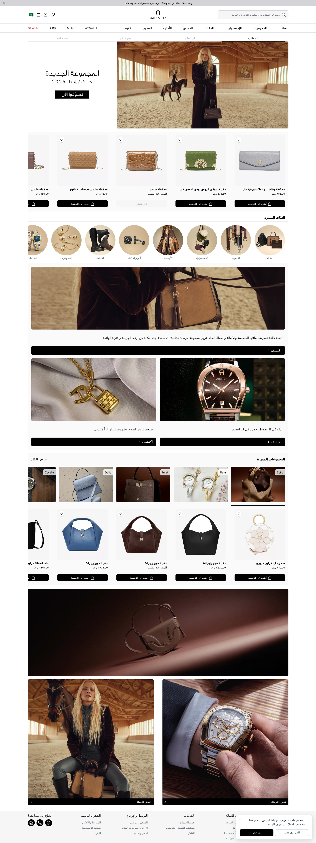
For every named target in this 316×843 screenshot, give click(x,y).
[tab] (258, 486)
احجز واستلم (141, 833)
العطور (147, 28)
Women (91, 28)
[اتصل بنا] (39, 822)
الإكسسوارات (233, 28)
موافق (256, 832)
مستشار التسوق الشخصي (180, 828)
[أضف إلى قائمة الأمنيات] (239, 139)
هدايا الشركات (234, 838)
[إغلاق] (4, 3)
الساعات (283, 28)
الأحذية (167, 28)
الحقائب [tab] (253, 38)
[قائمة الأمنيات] (53, 15)
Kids (53, 28)
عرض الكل (39, 459)
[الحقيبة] (38, 15)
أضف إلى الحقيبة (257, 204)
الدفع (98, 833)
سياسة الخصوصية (91, 828)
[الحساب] (45, 15)
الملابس (188, 28)
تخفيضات (126, 28)
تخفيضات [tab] (63, 38)
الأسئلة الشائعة (233, 822)
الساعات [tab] (189, 38)
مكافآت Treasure (233, 833)
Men (70, 28)
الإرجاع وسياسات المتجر (134, 828)
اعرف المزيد (275, 824)
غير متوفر (141, 204)
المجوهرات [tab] (126, 38)
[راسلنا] (31, 822)
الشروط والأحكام (91, 822)
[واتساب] (48, 822)
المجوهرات (260, 28)
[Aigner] (158, 14)
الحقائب (209, 28)
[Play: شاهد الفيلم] (158, 632)
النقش (191, 833)
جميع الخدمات (187, 822)
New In (33, 28)
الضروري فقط (292, 832)
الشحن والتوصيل (138, 822)
